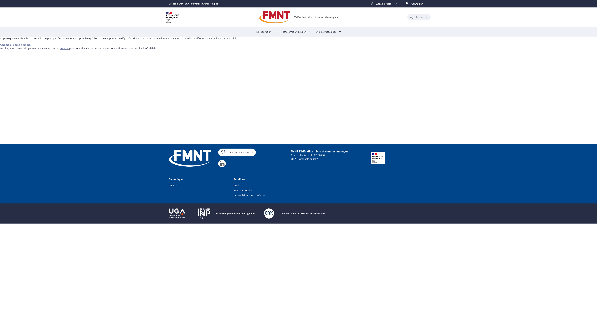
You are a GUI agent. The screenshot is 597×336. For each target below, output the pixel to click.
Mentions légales (243, 190)
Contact (173, 185)
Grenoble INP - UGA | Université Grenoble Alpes (193, 3)
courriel (64, 48)
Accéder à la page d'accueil (15, 44)
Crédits (238, 185)
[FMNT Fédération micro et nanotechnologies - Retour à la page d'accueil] (274, 17)
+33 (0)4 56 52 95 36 (240, 152)
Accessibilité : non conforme (249, 195)
